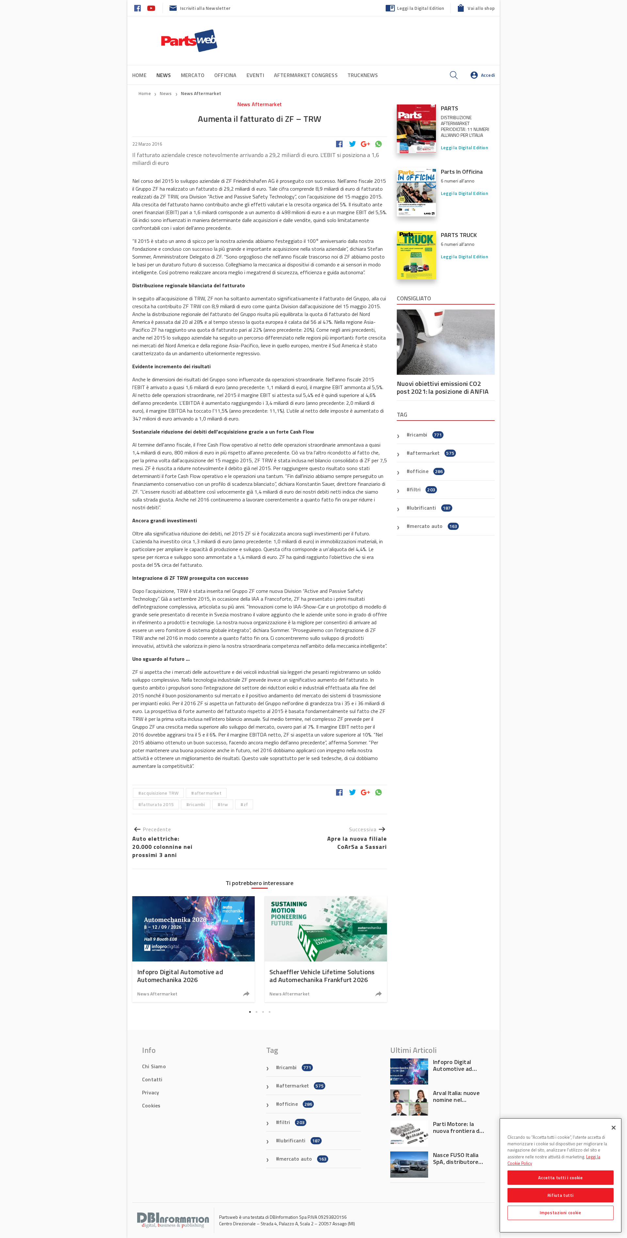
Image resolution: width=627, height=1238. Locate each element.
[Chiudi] (613, 1127)
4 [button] (269, 1011)
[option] (193, 949)
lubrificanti (430, 508)
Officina (225, 75)
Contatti (152, 1079)
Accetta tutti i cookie (560, 1177)
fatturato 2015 (157, 804)
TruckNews (362, 75)
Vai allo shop (481, 8)
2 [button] (256, 1011)
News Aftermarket (201, 93)
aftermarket (207, 792)
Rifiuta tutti (561, 1195)
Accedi (488, 74)
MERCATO (192, 75)
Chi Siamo (154, 1066)
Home (139, 75)
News (166, 93)
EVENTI (255, 75)
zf (246, 804)
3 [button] (263, 1011)
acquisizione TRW (160, 792)
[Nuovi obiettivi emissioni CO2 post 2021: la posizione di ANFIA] (446, 342)
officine (426, 471)
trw (224, 804)
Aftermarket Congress (306, 75)
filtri (422, 489)
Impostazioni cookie (560, 1212)
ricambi (197, 804)
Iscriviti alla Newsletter (205, 8)
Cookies (151, 1105)
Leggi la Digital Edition (420, 8)
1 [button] (250, 1011)
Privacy (150, 1092)
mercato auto (433, 526)
